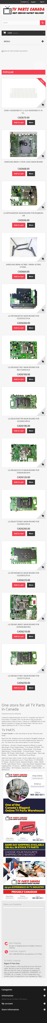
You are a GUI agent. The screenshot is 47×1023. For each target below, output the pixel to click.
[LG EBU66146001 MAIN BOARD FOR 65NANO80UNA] (23, 607)
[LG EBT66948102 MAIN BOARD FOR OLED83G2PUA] (23, 555)
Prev (36, 64)
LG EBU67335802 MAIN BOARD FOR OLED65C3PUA (23, 522)
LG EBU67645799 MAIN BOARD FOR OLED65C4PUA (23, 419)
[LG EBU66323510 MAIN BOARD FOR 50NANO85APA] (23, 452)
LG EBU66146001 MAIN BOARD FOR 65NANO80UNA (23, 625)
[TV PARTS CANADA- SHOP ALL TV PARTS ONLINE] (23, 10)
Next (41, 64)
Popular (8, 72)
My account (7, 1003)
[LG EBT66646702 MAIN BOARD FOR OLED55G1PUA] (23, 298)
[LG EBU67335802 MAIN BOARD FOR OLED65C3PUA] (23, 504)
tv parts (37, 758)
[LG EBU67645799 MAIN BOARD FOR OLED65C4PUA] (23, 401)
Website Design (7, 999)
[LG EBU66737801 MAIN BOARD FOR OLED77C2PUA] (23, 658)
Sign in (42, 2)
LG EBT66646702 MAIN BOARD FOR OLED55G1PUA (23, 317)
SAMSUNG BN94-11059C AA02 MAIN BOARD (23, 162)
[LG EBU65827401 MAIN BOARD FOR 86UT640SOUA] (23, 349)
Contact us (24, 2)
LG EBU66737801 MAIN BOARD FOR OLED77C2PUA (23, 677)
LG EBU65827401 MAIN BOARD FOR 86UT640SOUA (23, 368)
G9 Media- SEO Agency (19, 999)
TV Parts (20, 725)
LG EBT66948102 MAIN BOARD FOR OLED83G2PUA (23, 574)
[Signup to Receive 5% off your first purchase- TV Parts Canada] (23, 59)
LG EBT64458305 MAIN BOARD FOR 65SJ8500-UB (23, 214)
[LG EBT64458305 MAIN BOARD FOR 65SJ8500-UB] (23, 195)
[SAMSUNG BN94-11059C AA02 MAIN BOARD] (23, 144)
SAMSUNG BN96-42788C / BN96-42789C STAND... (23, 265)
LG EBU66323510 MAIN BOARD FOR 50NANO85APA (23, 471)
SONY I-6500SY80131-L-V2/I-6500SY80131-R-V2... (23, 111)
